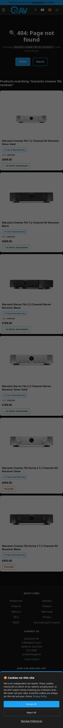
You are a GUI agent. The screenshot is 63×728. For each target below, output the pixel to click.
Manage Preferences (31, 721)
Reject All (31, 712)
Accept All (31, 704)
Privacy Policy (40, 696)
